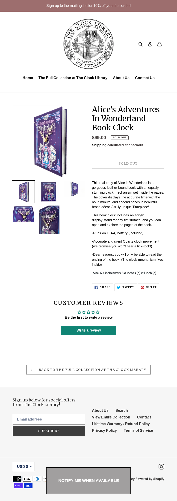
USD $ (22, 467)
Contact (144, 417)
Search (121, 410)
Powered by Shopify (150, 479)
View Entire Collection (111, 417)
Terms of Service (138, 430)
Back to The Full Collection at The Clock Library (92, 370)
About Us (100, 410)
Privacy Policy (104, 430)
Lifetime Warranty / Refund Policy (121, 424)
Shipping (99, 145)
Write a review (89, 330)
